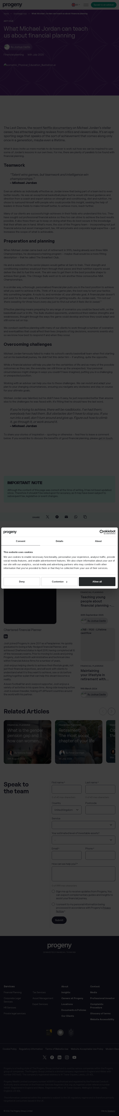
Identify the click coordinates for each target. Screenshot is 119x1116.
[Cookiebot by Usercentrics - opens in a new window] (101, 532)
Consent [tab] (20, 541)
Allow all (97, 581)
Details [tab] (59, 541)
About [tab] (98, 541)
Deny (22, 581)
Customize (58, 581)
